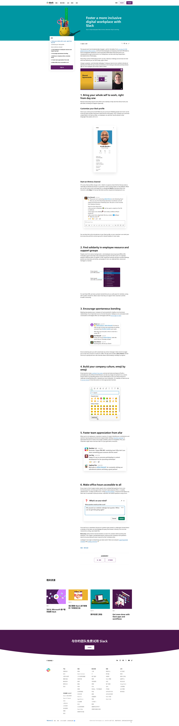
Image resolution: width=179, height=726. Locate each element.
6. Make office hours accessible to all (59, 62)
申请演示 (122, 3)
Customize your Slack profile (57, 44)
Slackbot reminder (118, 438)
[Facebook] (124, 43)
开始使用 (129, 3)
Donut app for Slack (116, 315)
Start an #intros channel (56, 47)
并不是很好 (110, 560)
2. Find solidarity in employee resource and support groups (61, 50)
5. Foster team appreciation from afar (60, 60)
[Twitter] (122, 43)
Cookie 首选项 (63, 720)
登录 (116, 3)
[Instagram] (120, 660)
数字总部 (86, 548)
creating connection (92, 541)
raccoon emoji (85, 380)
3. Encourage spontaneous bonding (59, 53)
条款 (58, 720)
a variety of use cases (97, 373)
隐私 (55, 720)
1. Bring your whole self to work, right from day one (61, 41)
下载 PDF (62, 67)
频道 (81, 548)
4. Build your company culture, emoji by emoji (60, 56)
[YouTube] (129, 660)
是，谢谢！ (99, 560)
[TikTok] (132, 660)
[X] (126, 660)
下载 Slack (48, 720)
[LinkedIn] (126, 43)
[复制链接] (128, 43)
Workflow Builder (109, 491)
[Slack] (50, 2)
